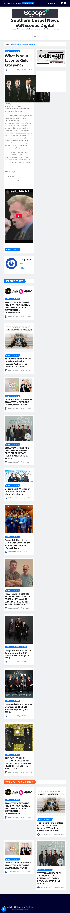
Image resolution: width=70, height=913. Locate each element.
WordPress (30, 907)
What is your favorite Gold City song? (23, 44)
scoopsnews (12, 70)
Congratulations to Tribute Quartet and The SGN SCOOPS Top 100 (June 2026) (18, 708)
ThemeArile (25, 910)
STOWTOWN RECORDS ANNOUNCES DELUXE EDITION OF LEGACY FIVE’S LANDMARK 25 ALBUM (17, 453)
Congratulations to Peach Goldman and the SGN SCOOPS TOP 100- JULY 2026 (18, 654)
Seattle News (14, 910)
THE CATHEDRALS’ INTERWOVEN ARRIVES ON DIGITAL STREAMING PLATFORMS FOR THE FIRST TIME (18, 763)
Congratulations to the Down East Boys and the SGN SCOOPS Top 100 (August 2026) (17, 544)
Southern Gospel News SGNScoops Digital (35, 23)
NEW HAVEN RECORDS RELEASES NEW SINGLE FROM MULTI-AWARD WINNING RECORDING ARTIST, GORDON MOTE (17, 599)
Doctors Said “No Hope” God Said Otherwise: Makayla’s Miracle (17, 491)
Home (7, 44)
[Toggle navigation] (35, 36)
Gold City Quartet (13, 249)
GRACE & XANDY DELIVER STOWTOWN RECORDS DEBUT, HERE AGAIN (18, 402)
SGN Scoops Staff (13, 316)
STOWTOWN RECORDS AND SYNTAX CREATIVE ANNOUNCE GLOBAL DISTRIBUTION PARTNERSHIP (17, 307)
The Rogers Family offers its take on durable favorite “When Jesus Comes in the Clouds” (18, 362)
